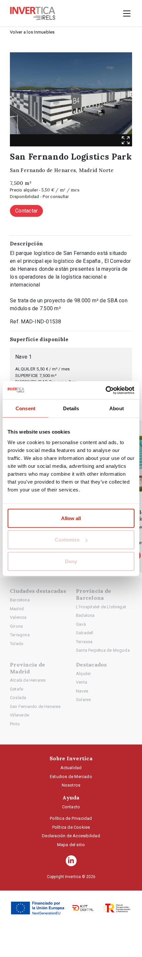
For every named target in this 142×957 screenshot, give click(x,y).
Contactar (26, 211)
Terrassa (84, 641)
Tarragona (20, 634)
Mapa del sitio (71, 844)
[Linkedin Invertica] (71, 860)
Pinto (15, 723)
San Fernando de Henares (35, 706)
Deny (71, 561)
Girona (16, 626)
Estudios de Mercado (71, 776)
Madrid (17, 608)
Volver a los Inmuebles (32, 32)
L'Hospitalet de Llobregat (101, 606)
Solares (83, 699)
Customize (67, 539)
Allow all (71, 518)
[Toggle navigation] (125, 13)
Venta (81, 682)
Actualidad (71, 767)
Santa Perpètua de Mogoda (103, 650)
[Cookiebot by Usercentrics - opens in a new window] (105, 390)
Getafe (16, 689)
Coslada (18, 697)
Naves (82, 691)
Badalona (85, 615)
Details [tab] (71, 408)
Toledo (16, 643)
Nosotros (71, 785)
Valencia (18, 617)
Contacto (71, 806)
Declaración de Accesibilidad (71, 835)
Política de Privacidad (71, 818)
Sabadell (84, 632)
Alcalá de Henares (28, 680)
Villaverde (19, 715)
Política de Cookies (71, 827)
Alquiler (83, 673)
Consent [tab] (25, 408)
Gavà (81, 624)
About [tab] (116, 408)
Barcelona (20, 599)
